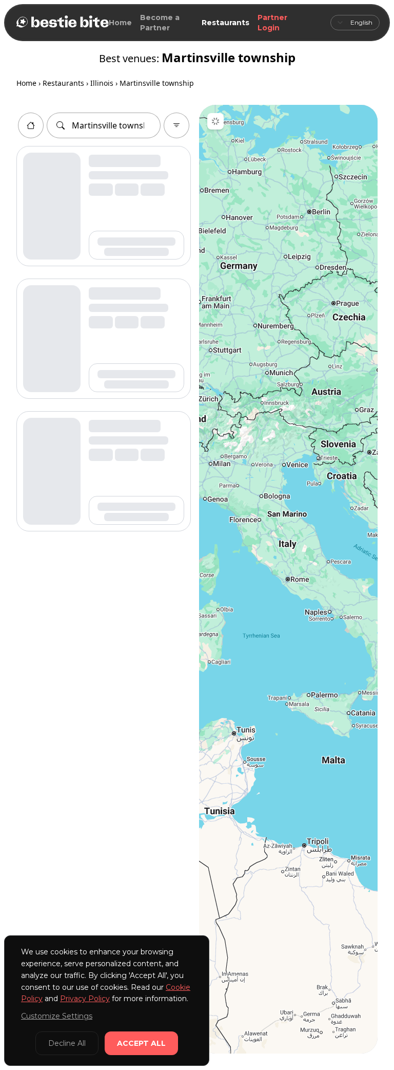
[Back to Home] (61, 23)
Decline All (67, 1043)
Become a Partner (160, 22)
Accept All (141, 1043)
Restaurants (225, 22)
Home (120, 22)
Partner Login (272, 22)
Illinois (101, 83)
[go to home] (30, 125)
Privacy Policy (85, 998)
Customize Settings (56, 1016)
